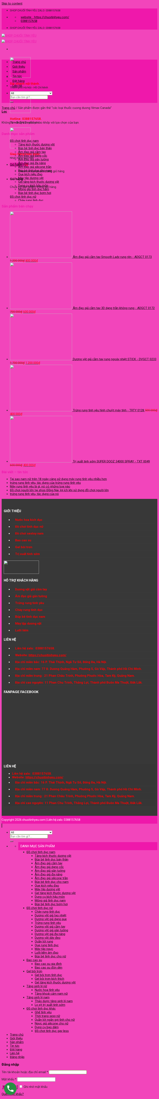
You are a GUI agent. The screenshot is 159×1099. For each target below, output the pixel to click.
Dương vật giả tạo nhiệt (50, 915)
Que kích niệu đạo (30, 174)
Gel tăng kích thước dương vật (38, 182)
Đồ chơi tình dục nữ (23, 197)
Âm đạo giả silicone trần (34, 167)
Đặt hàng (18, 81)
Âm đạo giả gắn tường (33, 159)
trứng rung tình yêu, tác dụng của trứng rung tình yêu (45, 483)
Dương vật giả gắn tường (51, 930)
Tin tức (17, 76)
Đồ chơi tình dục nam (24, 141)
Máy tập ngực (44, 949)
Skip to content (12, 3)
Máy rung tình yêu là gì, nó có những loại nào (40, 486)
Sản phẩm (19, 71)
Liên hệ (17, 86)
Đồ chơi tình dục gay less (52, 1031)
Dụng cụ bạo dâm (47, 1027)
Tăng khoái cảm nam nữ (51, 993)
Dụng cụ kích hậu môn (33, 185)
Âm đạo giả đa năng (32, 163)
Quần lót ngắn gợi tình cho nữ (55, 1020)
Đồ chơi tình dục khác (41, 1008)
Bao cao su (34, 960)
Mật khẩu (9, 1079)
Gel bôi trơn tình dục (48, 975)
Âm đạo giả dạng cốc (32, 156)
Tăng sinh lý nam (37, 997)
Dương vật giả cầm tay (50, 926)
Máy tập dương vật (30, 178)
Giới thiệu (18, 67)
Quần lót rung (44, 941)
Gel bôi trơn (34, 971)
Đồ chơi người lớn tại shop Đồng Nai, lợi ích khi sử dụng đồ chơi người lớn (59, 490)
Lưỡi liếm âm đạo (46, 953)
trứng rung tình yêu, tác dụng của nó (34, 494)
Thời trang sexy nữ (47, 1016)
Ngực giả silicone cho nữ (51, 1023)
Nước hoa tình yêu (47, 990)
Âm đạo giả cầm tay (32, 152)
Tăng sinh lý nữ (36, 986)
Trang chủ (19, 62)
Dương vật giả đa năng (50, 934)
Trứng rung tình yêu (48, 923)
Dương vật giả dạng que (51, 919)
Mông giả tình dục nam (33, 189)
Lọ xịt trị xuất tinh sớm (50, 1005)
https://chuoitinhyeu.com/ (47, 655)
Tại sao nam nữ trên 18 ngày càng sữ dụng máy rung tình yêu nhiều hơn (58, 479)
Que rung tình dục (47, 945)
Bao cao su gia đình (48, 964)
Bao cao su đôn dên (48, 967)
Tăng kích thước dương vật (36, 144)
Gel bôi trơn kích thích (49, 979)
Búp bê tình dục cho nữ (50, 956)
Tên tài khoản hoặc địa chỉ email (25, 1072)
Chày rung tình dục (30, 200)
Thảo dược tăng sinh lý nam (54, 1001)
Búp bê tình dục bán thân (35, 148)
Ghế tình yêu (43, 1012)
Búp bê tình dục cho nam (35, 170)
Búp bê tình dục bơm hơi (34, 193)
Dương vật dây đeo (47, 938)
